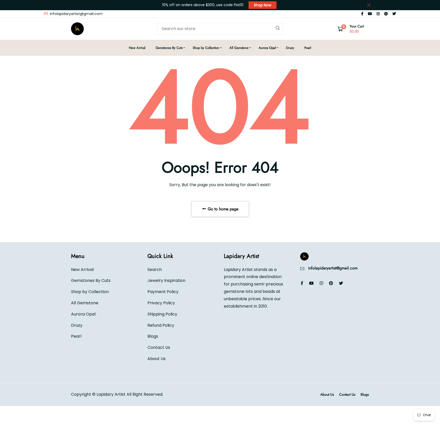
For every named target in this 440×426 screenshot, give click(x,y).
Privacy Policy (161, 303)
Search (154, 269)
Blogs (152, 336)
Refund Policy (160, 325)
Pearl (307, 47)
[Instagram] (378, 13)
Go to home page (222, 209)
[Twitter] (394, 13)
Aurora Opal (267, 47)
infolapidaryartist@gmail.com (76, 13)
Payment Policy (162, 292)
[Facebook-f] (362, 13)
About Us (156, 359)
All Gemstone (239, 47)
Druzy (290, 47)
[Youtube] (370, 13)
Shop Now (262, 5)
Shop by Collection (206, 47)
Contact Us (158, 347)
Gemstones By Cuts (169, 47)
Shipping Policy (162, 314)
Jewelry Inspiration (166, 280)
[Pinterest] (386, 13)
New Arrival (137, 47)
